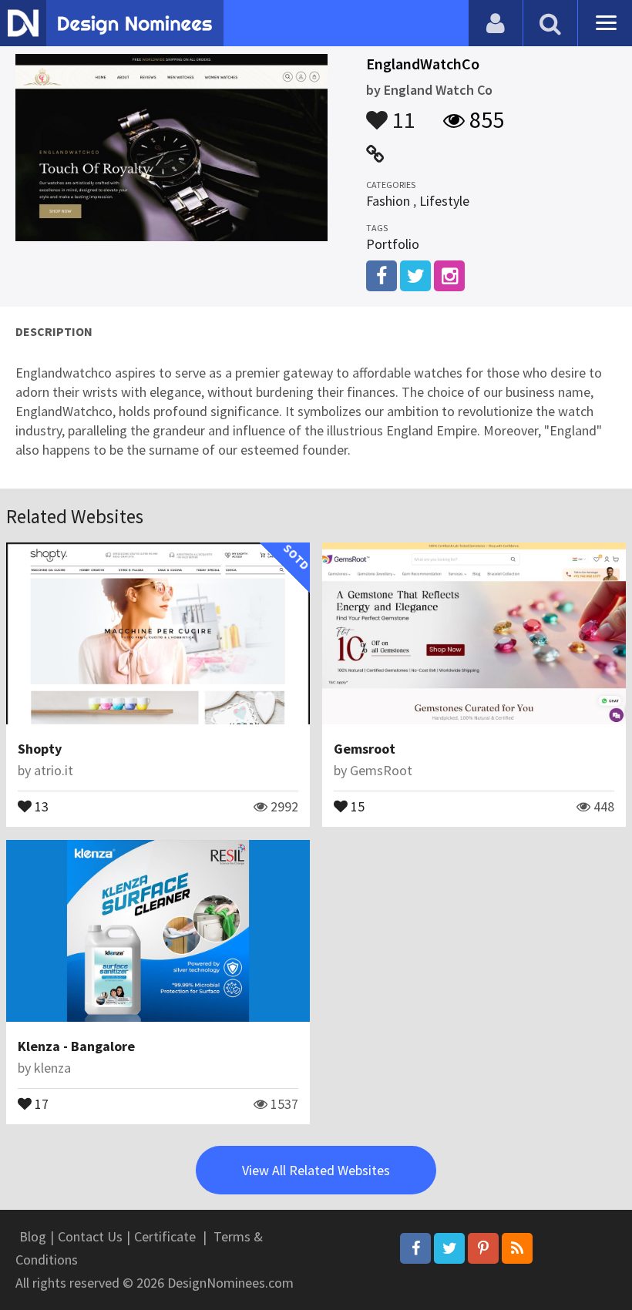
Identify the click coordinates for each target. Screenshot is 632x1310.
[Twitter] (449, 1248)
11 (401, 112)
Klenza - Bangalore (76, 1046)
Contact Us (90, 1236)
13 (40, 805)
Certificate (165, 1236)
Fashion (388, 201)
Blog (32, 1236)
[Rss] (517, 1248)
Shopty (40, 748)
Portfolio (392, 244)
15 (356, 805)
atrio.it (53, 770)
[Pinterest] (483, 1248)
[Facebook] (415, 1248)
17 (40, 1102)
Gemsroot (364, 748)
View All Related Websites (316, 1170)
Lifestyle (444, 201)
